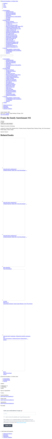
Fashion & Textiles (11, 30)
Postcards (8, 19)
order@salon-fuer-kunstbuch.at (7, 399)
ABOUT (8, 53)
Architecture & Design (12, 22)
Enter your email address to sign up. (13, 410)
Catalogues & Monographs (13, 27)
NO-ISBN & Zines (11, 34)
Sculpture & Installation (12, 43)
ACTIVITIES (9, 51)
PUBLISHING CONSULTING (13, 49)
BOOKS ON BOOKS (11, 13)
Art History (9, 23)
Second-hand (9, 44)
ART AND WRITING (11, 14)
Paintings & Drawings (11, 36)
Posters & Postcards (11, 38)
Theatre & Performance (12, 46)
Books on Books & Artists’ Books (14, 26)
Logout (4, 7)
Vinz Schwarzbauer (5, 114)
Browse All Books (10, 21)
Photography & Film (11, 37)
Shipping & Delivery (7, 105)
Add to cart (3, 123)
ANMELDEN (8, 425)
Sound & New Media (11, 45)
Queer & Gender (10, 40)
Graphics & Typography (12, 31)
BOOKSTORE (6, 20)
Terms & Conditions (7, 108)
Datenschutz (6, 107)
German (7, 113)
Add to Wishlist (9, 123)
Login (4, 5)
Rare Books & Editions (12, 42)
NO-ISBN (8, 17)
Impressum (5, 106)
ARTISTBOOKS (10, 11)
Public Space (9, 39)
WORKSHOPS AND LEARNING (13, 50)
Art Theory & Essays (11, 25)
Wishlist (5, 3)
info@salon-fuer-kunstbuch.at (7, 396)
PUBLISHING (6, 10)
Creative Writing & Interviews (13, 28)
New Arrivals (10, 33)
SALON (5, 48)
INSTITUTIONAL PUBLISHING (13, 16)
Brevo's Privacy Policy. (21, 422)
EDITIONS (8, 15)
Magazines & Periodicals (12, 32)
